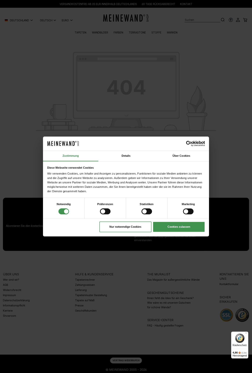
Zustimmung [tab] (71, 155)
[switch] (105, 211)
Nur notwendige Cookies (125, 226)
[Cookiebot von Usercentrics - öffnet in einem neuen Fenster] (189, 143)
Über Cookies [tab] (181, 155)
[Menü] (246, 334)
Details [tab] (126, 155)
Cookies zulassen (179, 226)
